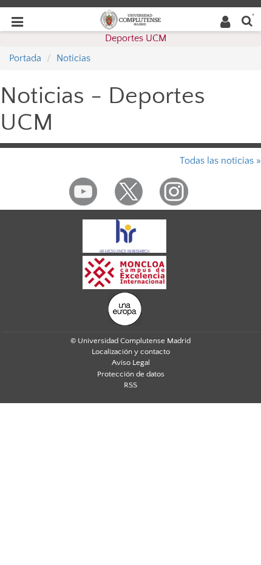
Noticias (73, 58)
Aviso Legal (131, 362)
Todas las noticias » (220, 160)
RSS (130, 385)
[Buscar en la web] (247, 20)
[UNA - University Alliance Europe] (124, 308)
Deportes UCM (135, 38)
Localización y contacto (131, 351)
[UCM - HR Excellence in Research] (124, 235)
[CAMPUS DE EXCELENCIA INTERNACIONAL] (124, 271)
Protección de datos (130, 374)
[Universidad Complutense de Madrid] (130, 18)
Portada (25, 58)
